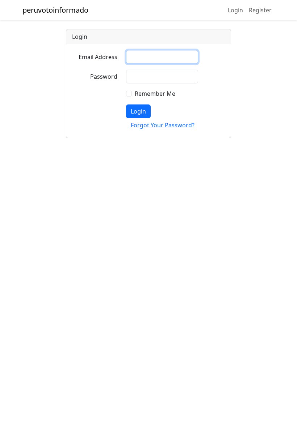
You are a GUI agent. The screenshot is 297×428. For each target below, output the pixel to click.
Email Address (98, 57)
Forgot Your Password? (162, 125)
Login (235, 10)
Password (103, 77)
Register (260, 10)
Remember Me (155, 94)
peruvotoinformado (55, 10)
